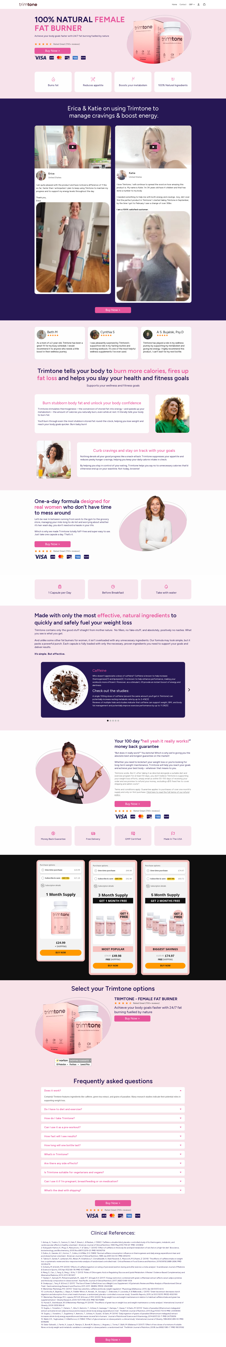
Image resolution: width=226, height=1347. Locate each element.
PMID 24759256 (169, 1316)
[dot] (108, 720)
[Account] (198, 4)
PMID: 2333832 (137, 1245)
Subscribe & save (57, 878)
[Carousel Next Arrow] (189, 690)
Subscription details (53, 885)
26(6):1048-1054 (124, 1281)
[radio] (42, 870)
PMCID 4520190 (170, 1294)
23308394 (175, 1311)
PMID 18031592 (177, 1327)
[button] (73, 1062)
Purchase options (47, 865)
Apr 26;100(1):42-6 (155, 1289)
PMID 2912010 (124, 1256)
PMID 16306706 (98, 1250)
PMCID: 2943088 (105, 1286)
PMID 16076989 (97, 1300)
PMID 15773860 (82, 1270)
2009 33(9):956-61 (56, 1305)
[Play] (72, 147)
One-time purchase (53, 870)
